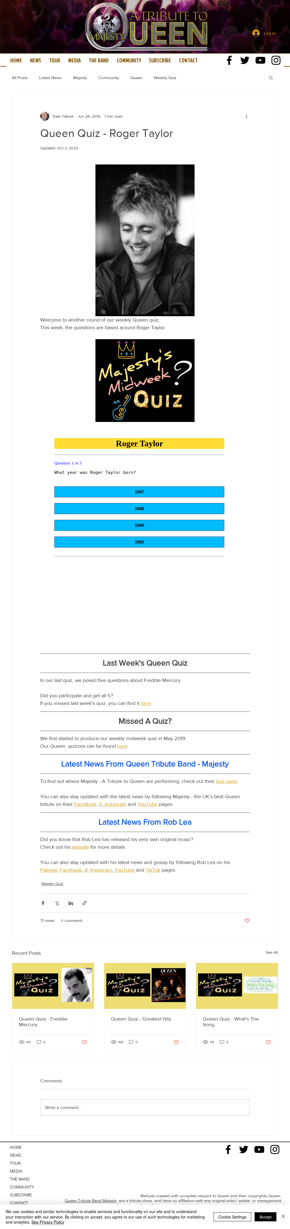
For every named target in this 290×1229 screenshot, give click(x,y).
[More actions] (246, 116)
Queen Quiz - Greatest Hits (141, 1019)
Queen (136, 77)
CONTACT (19, 1202)
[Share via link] (84, 903)
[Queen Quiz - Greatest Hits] (145, 986)
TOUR (15, 1163)
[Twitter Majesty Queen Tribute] (245, 60)
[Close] (283, 1216)
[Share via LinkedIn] (70, 903)
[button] (271, 77)
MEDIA (16, 1171)
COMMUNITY (22, 1187)
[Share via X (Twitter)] (56, 903)
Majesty (80, 77)
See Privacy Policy (47, 1222)
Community (108, 77)
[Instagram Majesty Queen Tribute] (276, 60)
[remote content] (145, 537)
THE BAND (19, 1179)
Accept (265, 1217)
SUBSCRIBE (21, 1195)
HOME (16, 1147)
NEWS (15, 1155)
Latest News (50, 77)
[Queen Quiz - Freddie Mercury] (53, 986)
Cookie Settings (232, 1217)
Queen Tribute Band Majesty (91, 1200)
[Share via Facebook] (43, 903)
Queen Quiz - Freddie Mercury (43, 1021)
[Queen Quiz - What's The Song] (237, 986)
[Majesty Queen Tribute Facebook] (229, 60)
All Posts (20, 77)
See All (272, 952)
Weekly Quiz (165, 77)
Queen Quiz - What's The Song (231, 1021)
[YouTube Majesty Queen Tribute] (260, 60)
